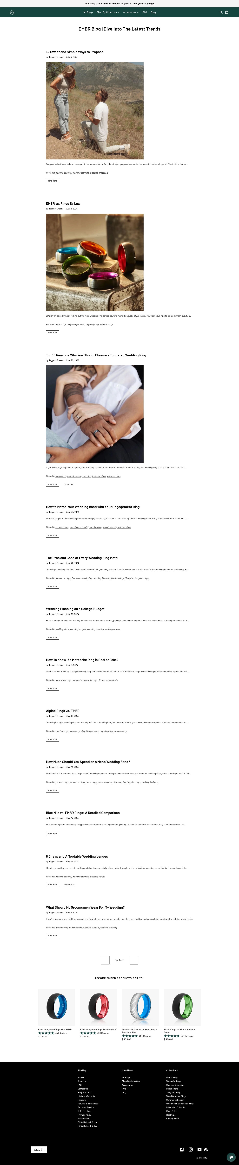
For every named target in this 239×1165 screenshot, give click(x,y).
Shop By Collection (131, 1081)
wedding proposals (99, 172)
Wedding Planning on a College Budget (75, 609)
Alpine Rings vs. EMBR (63, 711)
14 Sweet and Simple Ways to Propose (75, 52)
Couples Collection (175, 1084)
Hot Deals (171, 1114)
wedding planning (81, 172)
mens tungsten (74, 476)
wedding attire (62, 629)
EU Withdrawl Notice (87, 1126)
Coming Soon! (172, 1118)
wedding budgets (63, 172)
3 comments (69, 885)
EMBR (205, 1158)
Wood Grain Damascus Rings (180, 1103)
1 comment (68, 484)
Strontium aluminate (108, 680)
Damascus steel (79, 578)
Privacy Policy (84, 1114)
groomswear (61, 927)
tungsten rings (99, 476)
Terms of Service (86, 1107)
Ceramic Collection (175, 1099)
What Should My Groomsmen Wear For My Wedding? (85, 907)
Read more (52, 181)
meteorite (77, 680)
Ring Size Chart (85, 1092)
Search (81, 1077)
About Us (82, 1081)
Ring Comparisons (76, 324)
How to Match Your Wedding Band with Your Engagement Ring (93, 507)
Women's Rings (173, 1081)
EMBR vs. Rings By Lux (63, 203)
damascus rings (63, 578)
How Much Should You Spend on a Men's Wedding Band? (88, 762)
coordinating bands (78, 527)
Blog (124, 1092)
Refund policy (84, 1111)
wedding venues (112, 629)
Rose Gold (171, 1111)
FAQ (79, 1084)
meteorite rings (90, 680)
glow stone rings (63, 680)
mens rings (60, 324)
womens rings (106, 324)
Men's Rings (172, 1077)
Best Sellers (172, 1088)
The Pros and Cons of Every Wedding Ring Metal (82, 558)
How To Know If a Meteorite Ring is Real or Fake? (82, 660)
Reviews (82, 1099)
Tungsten (86, 476)
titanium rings (117, 578)
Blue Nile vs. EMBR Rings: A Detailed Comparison (83, 813)
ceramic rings (61, 527)
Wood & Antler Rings (176, 1096)
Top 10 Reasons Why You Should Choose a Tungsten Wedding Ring (96, 355)
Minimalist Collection (176, 1107)
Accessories (127, 1084)
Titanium (106, 578)
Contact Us (83, 1088)
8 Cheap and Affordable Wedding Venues (77, 856)
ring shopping (92, 324)
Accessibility (83, 1118)
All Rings (126, 1077)
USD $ (38, 1149)
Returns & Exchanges (88, 1103)
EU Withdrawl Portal (87, 1122)
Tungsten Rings (173, 1092)
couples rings (61, 731)
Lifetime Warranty (86, 1096)
